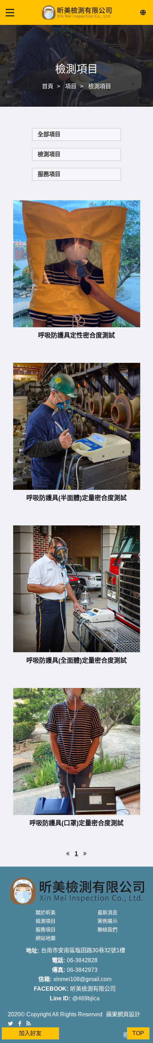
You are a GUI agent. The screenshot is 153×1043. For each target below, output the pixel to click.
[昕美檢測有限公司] (76, 12)
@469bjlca (86, 998)
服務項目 (49, 174)
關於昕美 (46, 912)
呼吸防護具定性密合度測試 (76, 335)
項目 (70, 86)
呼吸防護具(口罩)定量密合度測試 (76, 823)
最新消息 (107, 912)
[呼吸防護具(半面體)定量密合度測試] (76, 426)
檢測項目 (99, 86)
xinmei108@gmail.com (82, 979)
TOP (138, 1033)
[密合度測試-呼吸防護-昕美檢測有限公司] (76, 53)
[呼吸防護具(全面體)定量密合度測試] (76, 588)
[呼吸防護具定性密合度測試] (76, 263)
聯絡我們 (107, 929)
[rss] (28, 1023)
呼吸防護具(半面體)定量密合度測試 (76, 498)
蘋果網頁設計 (123, 1014)
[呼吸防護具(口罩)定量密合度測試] (76, 751)
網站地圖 (46, 938)
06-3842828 (82, 960)
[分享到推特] (10, 1023)
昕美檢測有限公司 (93, 989)
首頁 (47, 86)
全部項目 (49, 134)
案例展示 (107, 920)
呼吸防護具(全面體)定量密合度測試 (76, 660)
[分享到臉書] (19, 1023)
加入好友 (30, 1033)
